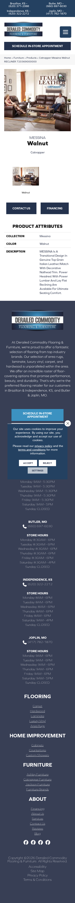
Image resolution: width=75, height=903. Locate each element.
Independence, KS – (19, 12)
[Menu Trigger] (65, 32)
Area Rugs (37, 726)
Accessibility (37, 866)
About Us (37, 813)
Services (37, 818)
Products (31, 57)
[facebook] (26, 842)
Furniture (19, 57)
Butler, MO (37, 521)
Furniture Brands (37, 789)
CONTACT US (21, 208)
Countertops (37, 750)
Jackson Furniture (37, 784)
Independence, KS (37, 579)
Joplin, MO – (56, 12)
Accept (28, 463)
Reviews (37, 828)
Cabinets (37, 745)
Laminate (37, 716)
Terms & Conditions (37, 879)
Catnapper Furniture (37, 779)
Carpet (37, 706)
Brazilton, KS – (19, 4)
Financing (54, 208)
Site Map (37, 871)
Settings (37, 470)
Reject (47, 463)
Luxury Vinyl (37, 721)
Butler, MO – (56, 4)
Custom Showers (37, 755)
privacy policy (43, 446)
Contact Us (37, 823)
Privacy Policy (38, 875)
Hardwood (37, 711)
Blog (37, 833)
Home (7, 57)
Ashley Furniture (38, 774)
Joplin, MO (37, 637)
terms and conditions (32, 449)
